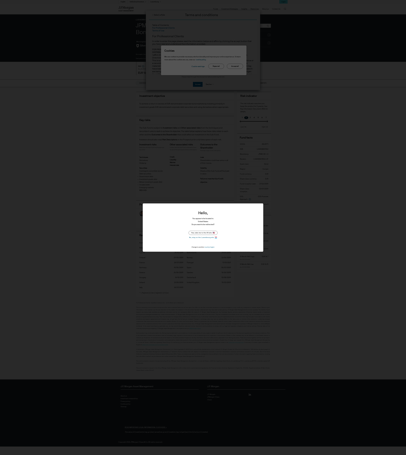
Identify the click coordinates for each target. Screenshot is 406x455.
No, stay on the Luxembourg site (201, 237)
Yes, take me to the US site (201, 233)
